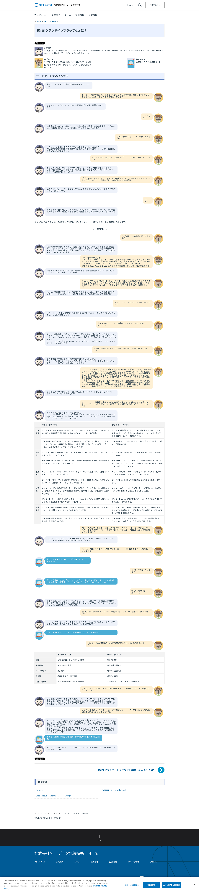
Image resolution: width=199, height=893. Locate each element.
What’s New (40, 861)
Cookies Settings (132, 885)
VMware (39, 790)
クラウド (53, 21)
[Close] (195, 884)
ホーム (39, 21)
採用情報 (79, 15)
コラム (46, 21)
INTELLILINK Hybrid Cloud (114, 790)
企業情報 (113, 861)
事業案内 (59, 861)
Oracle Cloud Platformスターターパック (53, 795)
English (130, 5)
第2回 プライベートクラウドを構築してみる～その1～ (127, 770)
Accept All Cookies (171, 885)
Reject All (151, 885)
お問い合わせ (155, 5)
